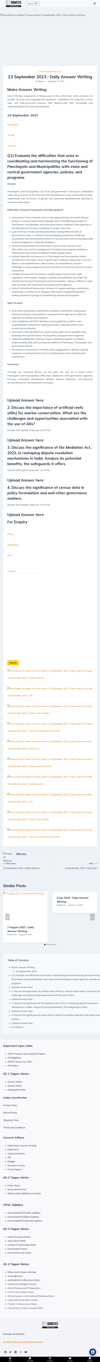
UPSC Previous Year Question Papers (26, 1053)
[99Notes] (13, 3)
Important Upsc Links (18, 1046)
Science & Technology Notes (22, 1244)
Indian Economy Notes (19, 1236)
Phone (10, 534)
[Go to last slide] (7, 917)
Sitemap (7, 1334)
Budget (11, 1161)
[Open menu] (94, 3)
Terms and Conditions (14, 1127)
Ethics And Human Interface (22, 1272)
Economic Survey (16, 1165)
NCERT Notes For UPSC (20, 1061)
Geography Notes (17, 1089)
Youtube (11, 145)
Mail (9, 555)
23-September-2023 (26, 971)
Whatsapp (12, 544)
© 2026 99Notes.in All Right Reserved (22, 1342)
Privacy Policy (10, 1105)
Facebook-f (13, 124)
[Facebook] (5, 1352)
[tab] (44, 944)
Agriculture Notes (17, 1240)
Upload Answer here (22, 987)
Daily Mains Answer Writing (22, 1145)
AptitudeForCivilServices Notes (24, 1280)
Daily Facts (13, 1149)
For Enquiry (17, 1027)
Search (13, 662)
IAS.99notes (18, 1334)
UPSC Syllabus (13, 1205)
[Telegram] (20, 1352)
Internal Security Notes (19, 1252)
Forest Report (15, 1169)
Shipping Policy (11, 1120)
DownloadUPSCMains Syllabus (23, 1216)
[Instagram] (15, 1352)
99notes (41, 81)
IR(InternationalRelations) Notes (24, 1193)
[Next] (92, 917)
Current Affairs (13, 1137)
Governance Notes (17, 1189)
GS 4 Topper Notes (16, 1264)
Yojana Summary (16, 1153)
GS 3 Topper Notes (16, 1229)
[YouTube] (25, 1352)
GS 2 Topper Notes (16, 1177)
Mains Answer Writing (23, 967)
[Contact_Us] (92, 1351)
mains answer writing (50, 72)
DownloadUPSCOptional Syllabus (25, 1220)
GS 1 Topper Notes (16, 1074)
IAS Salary (13, 1065)
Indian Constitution (15, 1097)
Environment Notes (17, 1248)
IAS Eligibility (14, 1057)
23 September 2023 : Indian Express (21, 865)
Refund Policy (10, 1112)
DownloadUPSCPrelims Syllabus (24, 1212)
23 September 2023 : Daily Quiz (81, 865)
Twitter (11, 135)
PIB (9, 1157)
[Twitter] (10, 1352)
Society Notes (15, 1085)
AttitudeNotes (15, 1276)
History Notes (15, 1081)
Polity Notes (14, 1185)
